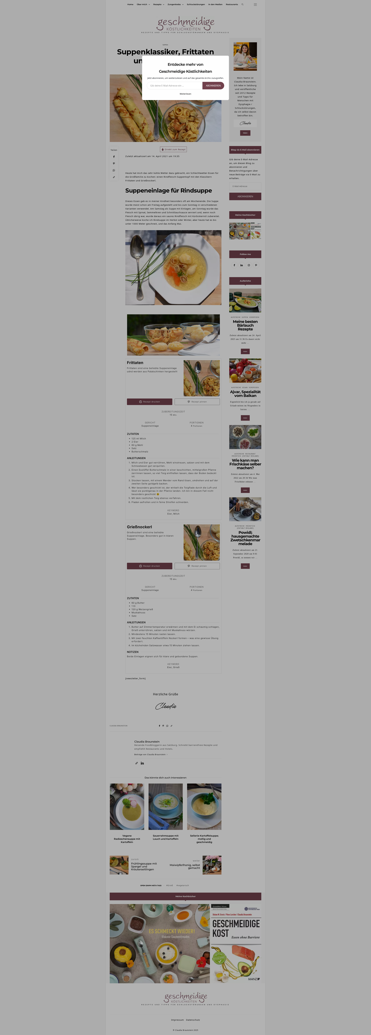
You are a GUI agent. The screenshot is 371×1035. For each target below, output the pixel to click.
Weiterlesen (185, 93)
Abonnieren (213, 85)
